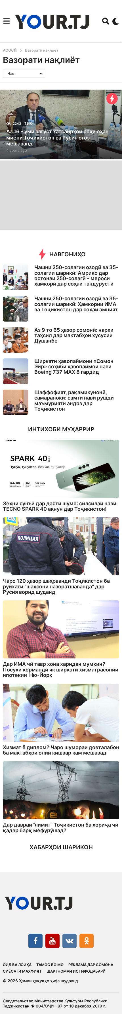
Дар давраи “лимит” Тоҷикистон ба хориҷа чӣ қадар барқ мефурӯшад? (60, 827)
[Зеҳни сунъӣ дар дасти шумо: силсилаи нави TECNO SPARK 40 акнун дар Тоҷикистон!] (61, 469)
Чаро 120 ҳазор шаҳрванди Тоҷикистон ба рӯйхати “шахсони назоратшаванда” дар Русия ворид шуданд (56, 586)
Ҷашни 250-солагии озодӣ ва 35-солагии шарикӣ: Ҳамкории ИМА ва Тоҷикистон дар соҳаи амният (76, 303)
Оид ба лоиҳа (17, 964)
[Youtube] (52, 941)
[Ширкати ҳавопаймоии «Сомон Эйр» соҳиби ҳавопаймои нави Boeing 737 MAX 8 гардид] (15, 371)
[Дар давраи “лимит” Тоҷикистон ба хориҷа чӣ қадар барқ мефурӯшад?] (61, 790)
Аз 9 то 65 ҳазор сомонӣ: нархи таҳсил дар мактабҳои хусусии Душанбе (73, 335)
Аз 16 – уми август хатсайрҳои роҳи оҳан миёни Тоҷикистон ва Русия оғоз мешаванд (57, 137)
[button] (6, 21)
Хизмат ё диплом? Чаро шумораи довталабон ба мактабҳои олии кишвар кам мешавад (61, 750)
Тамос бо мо (50, 964)
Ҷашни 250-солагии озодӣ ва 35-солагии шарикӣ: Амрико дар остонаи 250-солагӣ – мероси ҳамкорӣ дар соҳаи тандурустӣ (76, 275)
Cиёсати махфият (22, 971)
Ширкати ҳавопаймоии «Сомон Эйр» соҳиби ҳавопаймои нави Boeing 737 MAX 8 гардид (73, 366)
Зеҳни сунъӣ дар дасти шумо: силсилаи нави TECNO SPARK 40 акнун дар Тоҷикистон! (59, 506)
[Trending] (112, 98)
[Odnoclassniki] (86, 941)
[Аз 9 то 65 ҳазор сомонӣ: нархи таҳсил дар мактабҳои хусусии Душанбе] (15, 340)
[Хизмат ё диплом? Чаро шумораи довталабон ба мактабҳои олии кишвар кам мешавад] (61, 713)
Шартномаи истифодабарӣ (76, 971)
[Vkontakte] (69, 941)
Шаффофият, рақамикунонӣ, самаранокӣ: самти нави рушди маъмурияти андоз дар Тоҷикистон (74, 400)
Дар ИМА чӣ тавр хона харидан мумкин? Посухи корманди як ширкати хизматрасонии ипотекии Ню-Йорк (60, 669)
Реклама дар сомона (90, 964)
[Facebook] (35, 941)
